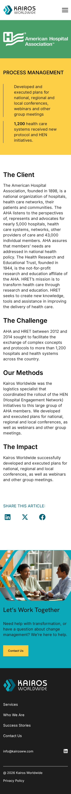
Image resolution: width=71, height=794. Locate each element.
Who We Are (13, 715)
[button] (65, 10)
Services (10, 704)
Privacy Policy (13, 781)
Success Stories (17, 725)
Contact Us (12, 736)
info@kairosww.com (18, 751)
